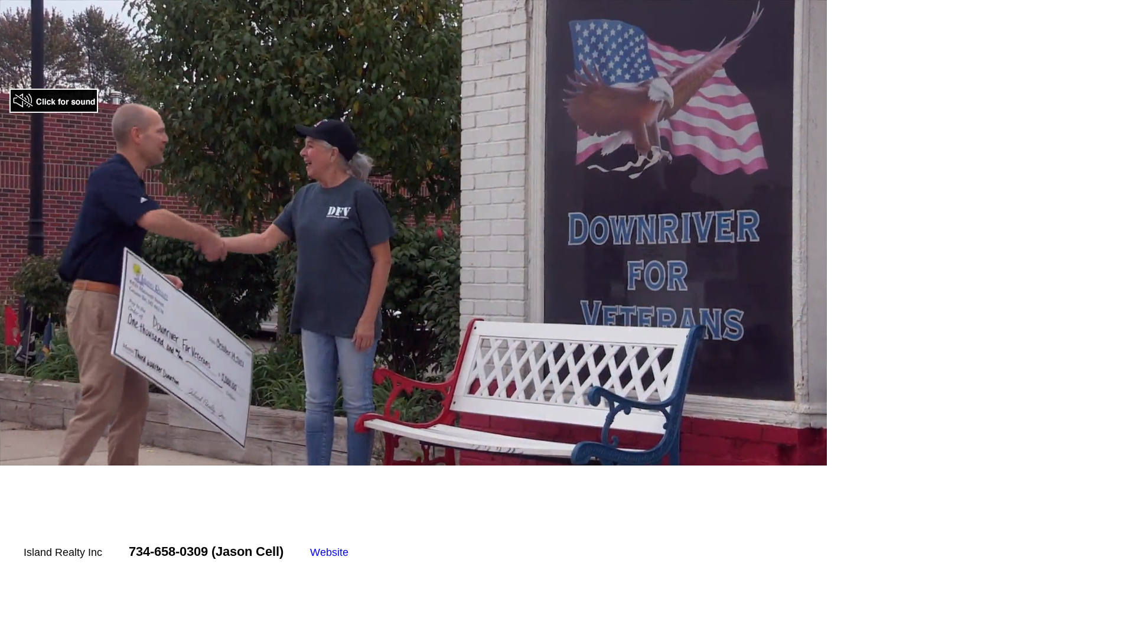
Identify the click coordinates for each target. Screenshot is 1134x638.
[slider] (388, 456)
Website (329, 552)
